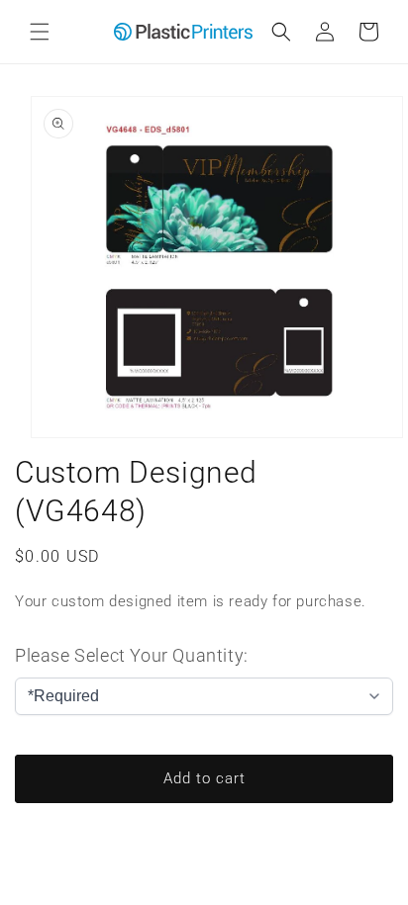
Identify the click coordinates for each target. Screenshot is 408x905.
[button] (39, 31)
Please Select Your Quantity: (132, 655)
